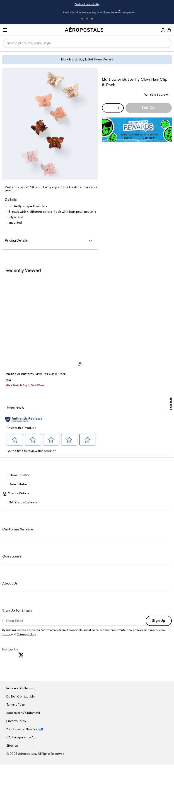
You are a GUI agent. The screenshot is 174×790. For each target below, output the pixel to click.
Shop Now (117, 12)
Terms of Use (15, 705)
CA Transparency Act (21, 737)
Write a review (156, 95)
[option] (45, 335)
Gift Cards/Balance (23, 502)
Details (108, 59)
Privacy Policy (26, 634)
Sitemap (12, 746)
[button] (15, 440)
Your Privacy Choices (21, 729)
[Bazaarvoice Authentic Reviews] (24, 419)
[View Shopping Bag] (169, 30)
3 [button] (92, 19)
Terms (6, 634)
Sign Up (158, 621)
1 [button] (82, 19)
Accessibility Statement (23, 713)
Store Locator (19, 475)
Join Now (149, 138)
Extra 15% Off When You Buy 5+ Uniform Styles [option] (87, 12)
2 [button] (87, 19)
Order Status (18, 484)
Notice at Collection (20, 688)
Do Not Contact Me (20, 696)
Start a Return (18, 493)
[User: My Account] (163, 30)
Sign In (127, 138)
